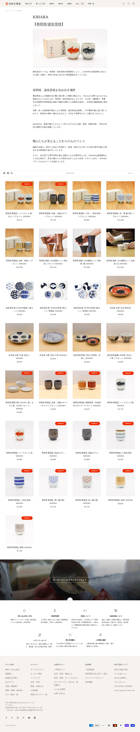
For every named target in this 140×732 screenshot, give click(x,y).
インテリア (35, 678)
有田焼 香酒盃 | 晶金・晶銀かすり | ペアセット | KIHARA (53, 214)
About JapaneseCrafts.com (124, 690)
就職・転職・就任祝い (14, 690)
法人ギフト (10, 682)
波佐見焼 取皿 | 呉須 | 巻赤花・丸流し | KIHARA (86, 356)
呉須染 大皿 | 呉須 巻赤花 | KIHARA (120, 309)
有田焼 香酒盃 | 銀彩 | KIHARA (19, 547)
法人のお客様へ (120, 678)
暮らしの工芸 (40, 3)
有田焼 (41, 24)
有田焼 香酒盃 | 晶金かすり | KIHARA (53, 454)
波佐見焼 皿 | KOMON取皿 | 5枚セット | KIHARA (19, 309)
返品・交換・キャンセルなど (66, 678)
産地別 (51, 3)
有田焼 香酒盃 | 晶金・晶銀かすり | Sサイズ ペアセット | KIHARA (53, 404)
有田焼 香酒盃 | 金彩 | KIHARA (120, 500)
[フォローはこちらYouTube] (29, 718)
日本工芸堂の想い (121, 670)
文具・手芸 (35, 682)
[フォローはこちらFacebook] (6, 718)
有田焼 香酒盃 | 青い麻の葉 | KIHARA (53, 501)
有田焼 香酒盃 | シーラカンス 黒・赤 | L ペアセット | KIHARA (19, 214)
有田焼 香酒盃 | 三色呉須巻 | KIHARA (120, 454)
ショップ (13, 10)
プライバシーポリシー (94, 678)
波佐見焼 (54, 24)
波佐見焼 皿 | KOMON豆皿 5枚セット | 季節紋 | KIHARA (53, 309)
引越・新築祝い (11, 686)
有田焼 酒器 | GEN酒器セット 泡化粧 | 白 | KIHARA (121, 262)
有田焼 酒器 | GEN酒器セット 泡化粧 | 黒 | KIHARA (87, 262)
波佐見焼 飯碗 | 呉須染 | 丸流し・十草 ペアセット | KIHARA (120, 356)
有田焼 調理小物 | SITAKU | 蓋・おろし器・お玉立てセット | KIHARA (19, 406)
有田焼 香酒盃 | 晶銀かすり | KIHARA (86, 454)
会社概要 (89, 682)
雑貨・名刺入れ (37, 686)
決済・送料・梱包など (63, 674)
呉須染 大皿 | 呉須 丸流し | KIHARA (19, 356)
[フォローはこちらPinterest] (23, 718)
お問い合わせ (59, 693)
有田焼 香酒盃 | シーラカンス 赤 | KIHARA (19, 454)
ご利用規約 (89, 670)
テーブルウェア (37, 670)
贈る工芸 (28, 3)
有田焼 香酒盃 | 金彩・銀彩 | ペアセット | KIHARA (19, 262)
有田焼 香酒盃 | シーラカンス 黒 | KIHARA (120, 404)
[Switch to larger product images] (4, 173)
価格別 (69, 3)
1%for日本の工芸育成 (123, 686)
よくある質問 (59, 689)
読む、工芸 (80, 3)
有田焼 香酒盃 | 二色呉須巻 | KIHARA (19, 501)
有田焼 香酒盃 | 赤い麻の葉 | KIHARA (86, 501)
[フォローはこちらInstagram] (18, 718)
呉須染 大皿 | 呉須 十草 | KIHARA (53, 355)
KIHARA (19, 10)
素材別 (60, 3)
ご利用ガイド (59, 670)
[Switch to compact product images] (12, 173)
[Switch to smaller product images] (8, 173)
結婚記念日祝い (11, 678)
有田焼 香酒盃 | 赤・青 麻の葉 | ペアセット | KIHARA (120, 214)
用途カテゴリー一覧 (39, 694)
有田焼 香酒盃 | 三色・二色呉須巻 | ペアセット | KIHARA (87, 214)
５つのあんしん (120, 674)
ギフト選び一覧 (11, 694)
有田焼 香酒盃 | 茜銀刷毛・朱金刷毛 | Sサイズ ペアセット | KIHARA (87, 404)
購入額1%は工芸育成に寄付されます (70, 580)
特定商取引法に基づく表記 (96, 674)
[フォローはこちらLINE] (35, 718)
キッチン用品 (36, 674)
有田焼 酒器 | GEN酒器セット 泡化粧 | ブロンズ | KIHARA (53, 262)
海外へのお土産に (12, 670)
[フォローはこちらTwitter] (12, 718)
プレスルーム (119, 682)
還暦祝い (9, 674)
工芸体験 (34, 690)
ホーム (7, 10)
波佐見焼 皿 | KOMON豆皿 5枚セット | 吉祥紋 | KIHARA (87, 309)
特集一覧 (91, 3)
